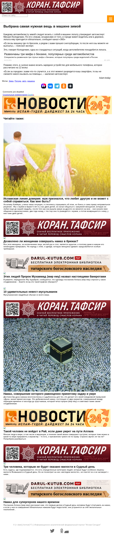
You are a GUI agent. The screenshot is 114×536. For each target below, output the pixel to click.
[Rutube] (43, 86)
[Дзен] (70, 86)
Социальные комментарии (18, 95)
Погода (18, 81)
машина (31, 81)
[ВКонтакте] (50, 86)
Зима (11, 81)
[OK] (63, 86)
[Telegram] (57, 86)
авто (24, 81)
